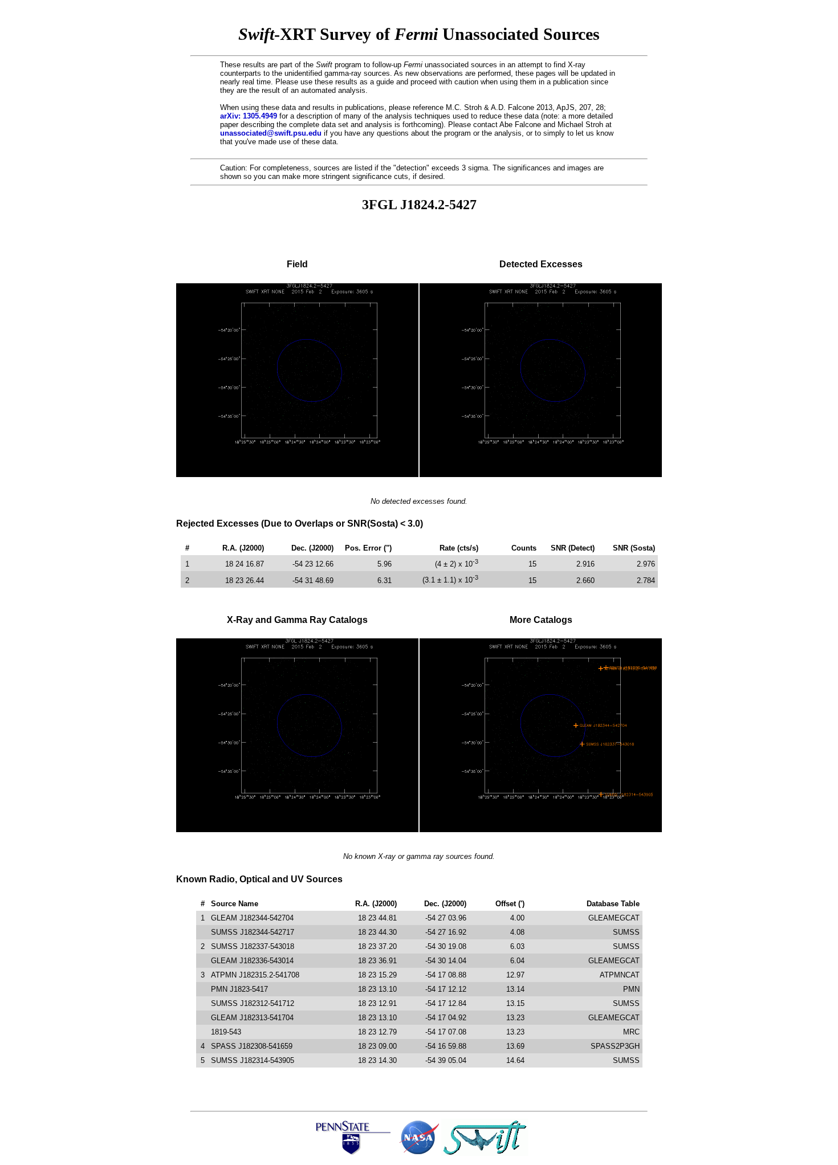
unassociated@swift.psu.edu (271, 133)
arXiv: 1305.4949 (248, 116)
